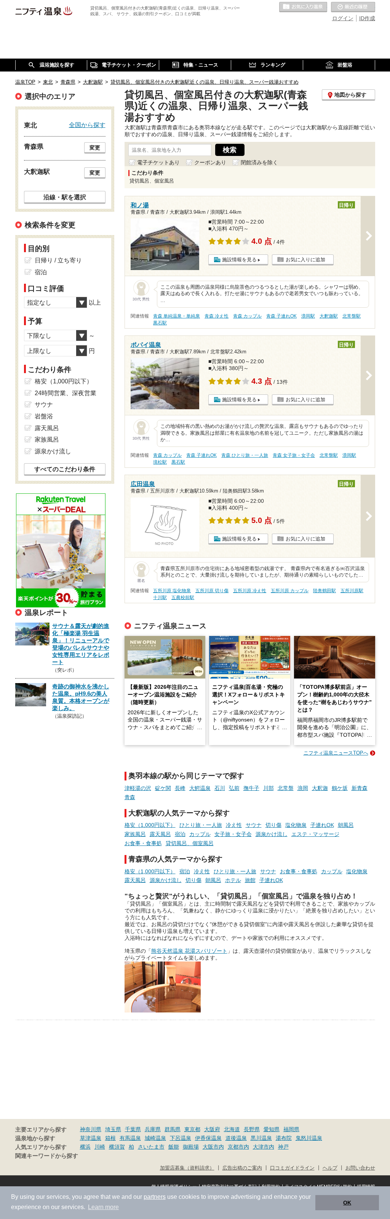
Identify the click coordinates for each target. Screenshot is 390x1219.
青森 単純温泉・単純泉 (176, 316)
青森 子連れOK (281, 316)
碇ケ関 (163, 788)
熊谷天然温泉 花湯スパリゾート (189, 951)
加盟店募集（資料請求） (187, 1168)
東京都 (192, 1129)
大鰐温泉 (200, 788)
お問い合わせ (360, 1168)
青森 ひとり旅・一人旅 (244, 455)
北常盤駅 (351, 316)
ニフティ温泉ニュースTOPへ (336, 753)
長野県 (252, 1129)
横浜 (85, 1147)
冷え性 (234, 825)
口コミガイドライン (292, 1168)
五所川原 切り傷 (212, 590)
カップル (200, 834)
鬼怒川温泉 (309, 1138)
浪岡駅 (308, 316)
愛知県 (272, 1129)
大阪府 (212, 1129)
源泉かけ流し (272, 834)
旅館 (250, 880)
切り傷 (273, 825)
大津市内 (263, 1147)
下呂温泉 (180, 1138)
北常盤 (286, 788)
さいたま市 (151, 1147)
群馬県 (173, 1129)
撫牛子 (251, 788)
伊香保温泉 (208, 1138)
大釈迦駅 (329, 316)
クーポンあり (210, 162)
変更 (95, 148)
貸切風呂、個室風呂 (190, 843)
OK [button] (347, 1203)
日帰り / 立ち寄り (58, 260)
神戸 (283, 1147)
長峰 (180, 788)
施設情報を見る (239, 259)
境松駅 (160, 462)
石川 (219, 788)
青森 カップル (247, 316)
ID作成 (367, 18)
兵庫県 (153, 1129)
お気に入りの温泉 (303, 7)
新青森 (360, 788)
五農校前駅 (182, 597)
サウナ (254, 825)
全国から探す (87, 124)
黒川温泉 (261, 1138)
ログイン (342, 18)
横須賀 (117, 1147)
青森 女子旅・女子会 (294, 455)
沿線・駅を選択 (64, 197)
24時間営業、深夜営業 (65, 393)
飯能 (173, 1147)
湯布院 (284, 1138)
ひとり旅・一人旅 (200, 825)
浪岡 (302, 788)
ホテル (233, 880)
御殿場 (191, 1147)
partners (155, 1197)
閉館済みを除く (259, 162)
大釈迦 (320, 788)
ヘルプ (330, 1168)
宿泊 (180, 834)
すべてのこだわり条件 (64, 469)
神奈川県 (90, 1129)
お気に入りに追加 (305, 259)
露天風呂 (160, 834)
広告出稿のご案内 (242, 1168)
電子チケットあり (158, 162)
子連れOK (322, 825)
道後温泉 (236, 1138)
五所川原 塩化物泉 (172, 590)
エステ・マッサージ (315, 834)
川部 (268, 788)
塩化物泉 (296, 825)
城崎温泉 (155, 1138)
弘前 (234, 788)
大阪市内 (213, 1147)
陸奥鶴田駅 (324, 590)
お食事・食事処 (143, 843)
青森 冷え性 (217, 316)
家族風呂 (135, 834)
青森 (130, 797)
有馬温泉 (130, 1138)
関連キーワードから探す (46, 1156)
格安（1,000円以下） (150, 825)
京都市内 (238, 1147)
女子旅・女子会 (233, 834)
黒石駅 (160, 323)
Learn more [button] (103, 1207)
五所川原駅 (351, 590)
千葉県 (133, 1129)
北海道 (232, 1129)
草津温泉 (90, 1138)
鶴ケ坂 (340, 788)
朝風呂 (346, 825)
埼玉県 (113, 1129)
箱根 (110, 1138)
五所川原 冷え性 (249, 590)
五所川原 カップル (289, 590)
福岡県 (291, 1129)
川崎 (99, 1147)
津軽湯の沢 (138, 788)
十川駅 (160, 597)
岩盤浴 (44, 416)
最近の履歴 (353, 7)
